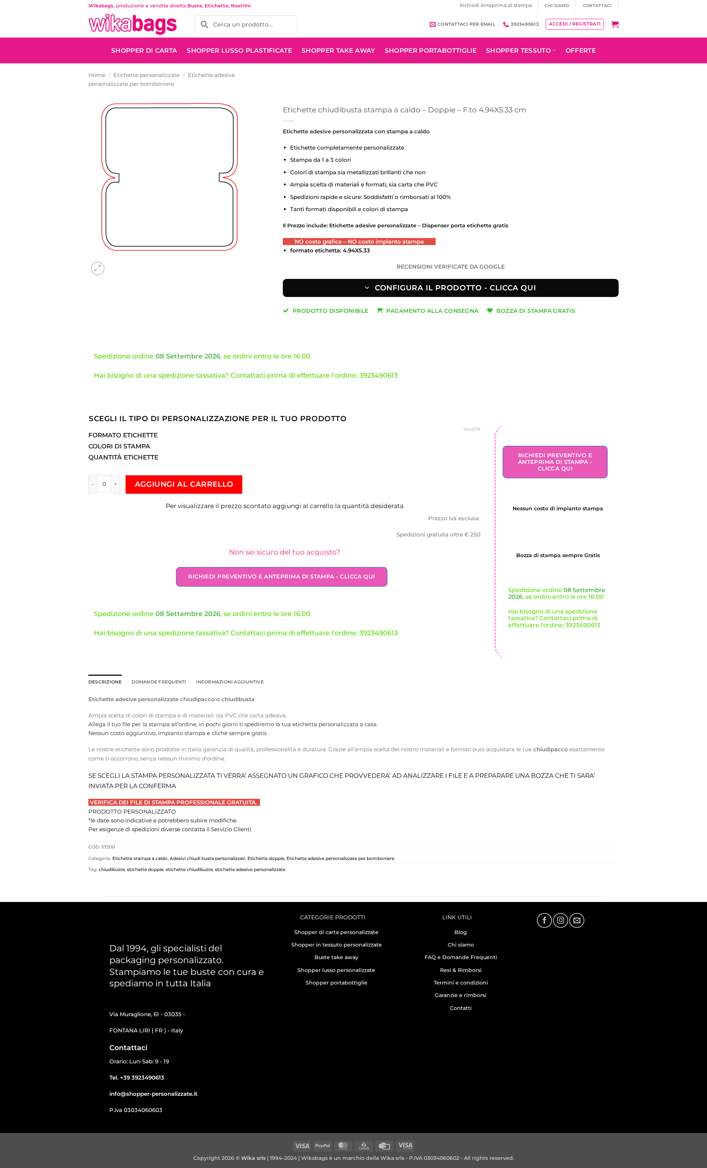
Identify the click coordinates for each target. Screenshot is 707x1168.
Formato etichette (123, 435)
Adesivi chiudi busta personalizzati (207, 858)
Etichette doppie (265, 858)
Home (96, 74)
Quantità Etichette (123, 457)
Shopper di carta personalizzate (336, 932)
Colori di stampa (119, 446)
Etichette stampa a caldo (140, 858)
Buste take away (336, 957)
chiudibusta (112, 869)
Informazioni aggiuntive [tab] (230, 682)
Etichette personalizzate (146, 74)
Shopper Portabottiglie (430, 50)
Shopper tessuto (518, 50)
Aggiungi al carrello (184, 484)
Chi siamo (461, 944)
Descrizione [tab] (105, 682)
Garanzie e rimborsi (460, 995)
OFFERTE (581, 50)
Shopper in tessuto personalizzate (336, 944)
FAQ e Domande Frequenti (461, 957)
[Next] (114, 265)
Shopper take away (338, 50)
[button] (615, 24)
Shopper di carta (144, 50)
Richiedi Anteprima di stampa (496, 5)
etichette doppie (145, 869)
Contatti (461, 1008)
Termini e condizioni (461, 982)
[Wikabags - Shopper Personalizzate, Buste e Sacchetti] (132, 24)
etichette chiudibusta (189, 869)
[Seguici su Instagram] (560, 920)
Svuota (472, 429)
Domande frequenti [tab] (158, 682)
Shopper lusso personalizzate (336, 970)
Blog (460, 932)
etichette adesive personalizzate (250, 869)
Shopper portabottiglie (336, 982)
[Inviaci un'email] (576, 920)
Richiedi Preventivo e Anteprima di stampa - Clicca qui (281, 576)
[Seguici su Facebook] (544, 920)
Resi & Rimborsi (461, 970)
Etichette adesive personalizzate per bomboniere (340, 858)
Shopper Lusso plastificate (239, 50)
